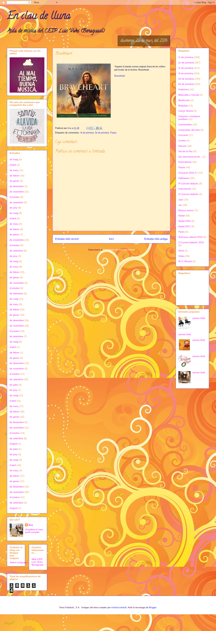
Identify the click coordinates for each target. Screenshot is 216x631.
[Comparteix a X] (94, 128)
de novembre (17, 191)
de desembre (17, 186)
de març (14, 170)
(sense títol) (198, 318)
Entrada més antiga (156, 238)
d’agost (13, 443)
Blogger (152, 607)
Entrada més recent (66, 238)
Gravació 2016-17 (188, 172)
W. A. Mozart (185, 261)
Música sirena (185, 210)
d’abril (13, 164)
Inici (111, 238)
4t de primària (87, 132)
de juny (13, 207)
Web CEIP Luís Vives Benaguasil (37, 562)
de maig (14, 159)
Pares (181, 231)
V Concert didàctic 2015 (191, 242)
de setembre (16, 202)
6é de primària (186, 84)
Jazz (180, 199)
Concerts (183, 135)
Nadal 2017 (184, 226)
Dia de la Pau (185, 151)
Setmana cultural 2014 (190, 237)
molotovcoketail (119, 607)
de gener (14, 180)
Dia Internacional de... (190, 156)
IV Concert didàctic (188, 194)
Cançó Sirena (185, 110)
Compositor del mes (189, 130)
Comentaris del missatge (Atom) (119, 249)
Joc (180, 205)
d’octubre (15, 197)
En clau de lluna (39, 17)
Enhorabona (185, 162)
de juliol (14, 384)
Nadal (181, 215)
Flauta (113, 132)
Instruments (184, 188)
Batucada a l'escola (188, 94)
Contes (182, 140)
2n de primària (186, 62)
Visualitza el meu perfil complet (34, 531)
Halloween (184, 178)
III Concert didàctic (188, 183)
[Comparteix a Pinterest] (100, 128)
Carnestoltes (185, 124)
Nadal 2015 (184, 221)
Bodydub (183, 105)
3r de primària (185, 68)
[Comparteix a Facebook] (97, 128)
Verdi (181, 250)
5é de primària (102, 132)
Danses (182, 146)
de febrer (14, 175)
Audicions (183, 89)
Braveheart (119, 76)
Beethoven (184, 100)
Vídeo (181, 256)
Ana (30, 525)
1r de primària (185, 57)
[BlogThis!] (91, 128)
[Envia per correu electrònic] (88, 128)
